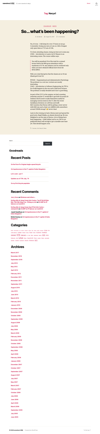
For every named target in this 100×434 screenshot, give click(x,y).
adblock (12, 230)
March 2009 (15, 333)
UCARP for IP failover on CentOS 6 (31, 209)
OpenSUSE (30, 238)
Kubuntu (13, 238)
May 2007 (14, 382)
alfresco (30, 230)
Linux (21, 238)
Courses (34, 128)
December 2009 (16, 308)
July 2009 (14, 326)
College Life (47, 26)
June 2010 (14, 294)
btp (49, 230)
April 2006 (14, 403)
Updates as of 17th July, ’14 (20, 178)
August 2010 (15, 287)
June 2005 (14, 417)
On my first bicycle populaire (20, 183)
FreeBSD (44, 232)
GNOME (13, 235)
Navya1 (41, 128)
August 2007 (15, 375)
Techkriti (17, 240)
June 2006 (14, 399)
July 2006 (14, 396)
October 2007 (15, 368)
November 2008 (16, 340)
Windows (31, 240)
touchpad (22, 240)
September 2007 (16, 371)
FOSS (34, 232)
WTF (36, 240)
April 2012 (14, 270)
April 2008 (14, 354)
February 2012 (16, 273)
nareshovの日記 (8, 3)
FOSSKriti (38, 232)
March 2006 (15, 406)
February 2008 (16, 357)
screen (39, 238)
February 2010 (16, 301)
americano (41, 230)
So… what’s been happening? (50, 31)
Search (11, 140)
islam (32, 235)
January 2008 (15, 361)
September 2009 (17, 319)
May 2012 (14, 266)
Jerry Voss (14, 197)
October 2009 (15, 315)
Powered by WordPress (31, 430)
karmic (40, 235)
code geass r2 (14, 232)
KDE (43, 235)
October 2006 (15, 392)
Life (38, 128)
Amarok (35, 230)
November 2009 (16, 312)
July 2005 (14, 413)
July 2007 (14, 378)
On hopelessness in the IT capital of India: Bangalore (28, 169)
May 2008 (14, 350)
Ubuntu (26, 240)
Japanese (36, 235)
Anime (45, 230)
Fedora (23, 232)
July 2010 (14, 291)
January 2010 (15, 305)
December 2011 (16, 277)
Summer (12, 240)
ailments (22, 230)
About (88, 3)
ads (19, 230)
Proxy (35, 238)
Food (30, 232)
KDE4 (47, 235)
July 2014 (14, 263)
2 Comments (61, 36)
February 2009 (16, 336)
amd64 (38, 230)
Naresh (40, 36)
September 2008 (17, 347)
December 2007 (16, 364)
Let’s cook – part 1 (17, 174)
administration (16, 230)
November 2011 (16, 280)
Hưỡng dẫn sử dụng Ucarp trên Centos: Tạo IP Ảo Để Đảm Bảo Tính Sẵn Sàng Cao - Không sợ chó (30, 201)
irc (27, 235)
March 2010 (15, 298)
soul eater (47, 238)
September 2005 (16, 410)
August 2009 (15, 322)
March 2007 (15, 385)
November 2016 (16, 256)
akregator (26, 230)
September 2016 (16, 259)
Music (25, 238)
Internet (23, 235)
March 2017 (15, 252)
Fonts (27, 232)
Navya (54, 26)
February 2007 (16, 389)
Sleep (44, 128)
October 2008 (15, 343)
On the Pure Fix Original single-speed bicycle (26, 164)
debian (20, 232)
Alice (32, 230)
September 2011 (16, 284)
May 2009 (14, 329)
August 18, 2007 (50, 36)
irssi (29, 235)
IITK (18, 235)
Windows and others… (27, 197)
